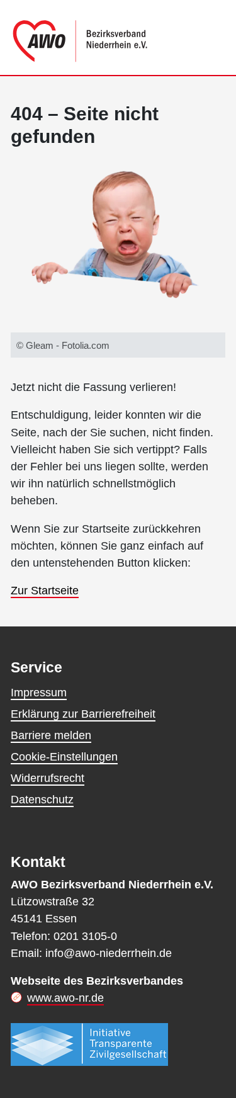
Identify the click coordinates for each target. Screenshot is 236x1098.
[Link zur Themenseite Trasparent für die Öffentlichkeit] (89, 1044)
